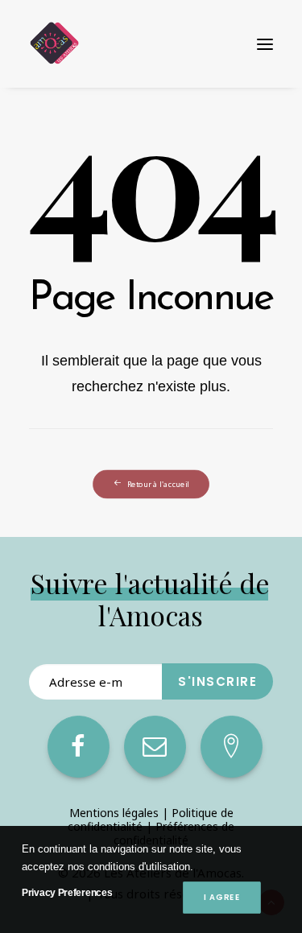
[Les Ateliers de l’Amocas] (54, 44)
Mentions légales (114, 812)
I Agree (221, 897)
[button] (265, 44)
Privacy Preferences (67, 892)
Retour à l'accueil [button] (158, 484)
